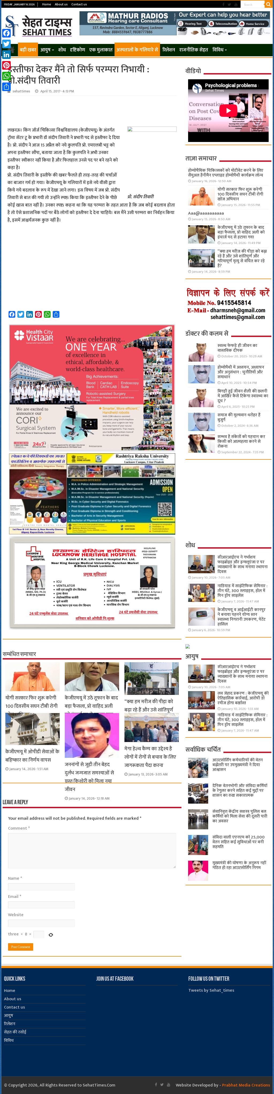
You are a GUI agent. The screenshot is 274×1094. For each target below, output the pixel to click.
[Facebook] (223, 4)
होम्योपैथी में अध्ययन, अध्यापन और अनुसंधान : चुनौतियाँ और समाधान (241, 372)
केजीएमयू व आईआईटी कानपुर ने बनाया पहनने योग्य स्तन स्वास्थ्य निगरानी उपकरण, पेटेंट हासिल (241, 617)
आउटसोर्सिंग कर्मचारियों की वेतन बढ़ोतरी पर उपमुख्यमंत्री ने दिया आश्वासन (237, 764)
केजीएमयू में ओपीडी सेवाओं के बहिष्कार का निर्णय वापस (32, 756)
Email (14, 896)
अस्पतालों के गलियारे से (137, 50)
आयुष (45, 50)
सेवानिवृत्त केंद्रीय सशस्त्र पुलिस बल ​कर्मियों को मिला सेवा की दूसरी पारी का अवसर (239, 816)
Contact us (79, 4)
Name (15, 878)
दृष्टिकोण (77, 50)
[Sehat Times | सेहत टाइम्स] (39, 24)
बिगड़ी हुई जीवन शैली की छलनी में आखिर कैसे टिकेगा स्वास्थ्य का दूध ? (243, 396)
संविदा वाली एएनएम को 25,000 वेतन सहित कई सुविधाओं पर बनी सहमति (238, 842)
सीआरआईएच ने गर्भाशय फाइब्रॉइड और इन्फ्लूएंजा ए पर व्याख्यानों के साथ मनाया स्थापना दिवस (243, 564)
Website (16, 915)
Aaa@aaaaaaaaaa (206, 213)
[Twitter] (229, 4)
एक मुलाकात (101, 50)
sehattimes (21, 91)
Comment (19, 828)
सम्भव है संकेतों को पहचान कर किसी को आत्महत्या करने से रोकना (241, 441)
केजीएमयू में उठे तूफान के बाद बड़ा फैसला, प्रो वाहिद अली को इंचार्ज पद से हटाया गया (91, 706)
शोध (62, 50)
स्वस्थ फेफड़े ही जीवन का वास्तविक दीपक (237, 348)
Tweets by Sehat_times (211, 990)
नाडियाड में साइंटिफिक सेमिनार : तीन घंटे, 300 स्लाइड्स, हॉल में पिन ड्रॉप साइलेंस (243, 590)
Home (46, 4)
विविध (217, 50)
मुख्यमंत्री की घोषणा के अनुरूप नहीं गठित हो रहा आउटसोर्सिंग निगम (239, 865)
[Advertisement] (92, 111)
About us (61, 4)
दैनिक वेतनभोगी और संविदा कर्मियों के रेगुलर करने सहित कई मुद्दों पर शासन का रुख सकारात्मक (239, 790)
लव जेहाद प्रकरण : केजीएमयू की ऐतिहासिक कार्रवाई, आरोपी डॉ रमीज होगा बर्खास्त (243, 698)
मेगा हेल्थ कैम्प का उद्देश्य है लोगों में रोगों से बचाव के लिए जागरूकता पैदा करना (150, 757)
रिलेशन (168, 50)
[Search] (269, 4)
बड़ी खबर (28, 50)
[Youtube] (236, 4)
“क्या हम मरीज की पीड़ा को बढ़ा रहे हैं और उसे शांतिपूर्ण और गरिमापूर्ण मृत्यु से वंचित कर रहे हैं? (242, 258)
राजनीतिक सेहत (193, 50)
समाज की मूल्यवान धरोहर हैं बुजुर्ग (239, 417)
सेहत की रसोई (15, 1032)
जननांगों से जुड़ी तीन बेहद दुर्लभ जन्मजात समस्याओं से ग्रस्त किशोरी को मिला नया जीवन (89, 777)
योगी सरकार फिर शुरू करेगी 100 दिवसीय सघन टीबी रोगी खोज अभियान (31, 706)
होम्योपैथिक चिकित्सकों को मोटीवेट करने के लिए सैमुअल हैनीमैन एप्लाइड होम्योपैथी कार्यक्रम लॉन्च (225, 173)
